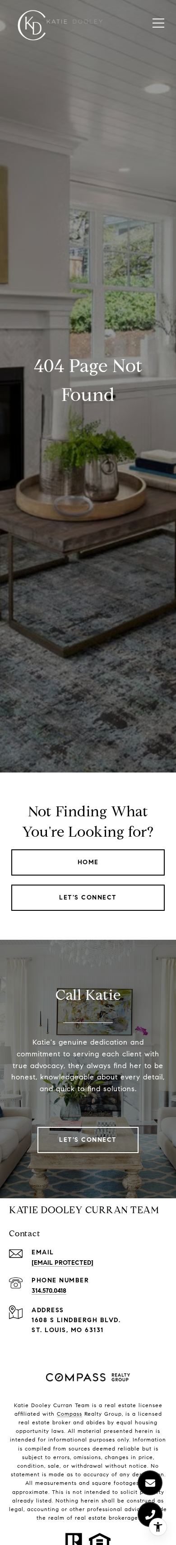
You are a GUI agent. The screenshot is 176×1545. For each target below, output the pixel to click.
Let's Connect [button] (88, 897)
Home (88, 862)
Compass (69, 1413)
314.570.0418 (49, 1291)
